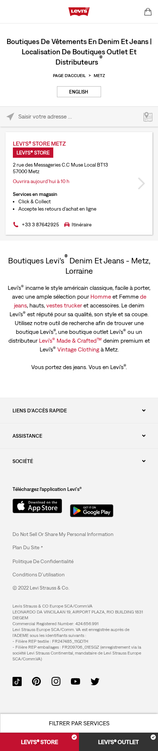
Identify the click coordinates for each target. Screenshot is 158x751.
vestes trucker (64, 305)
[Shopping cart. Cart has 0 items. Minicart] (148, 11)
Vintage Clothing (78, 349)
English (78, 92)
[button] (42, 561)
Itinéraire (81, 224)
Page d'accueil (69, 75)
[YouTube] (75, 680)
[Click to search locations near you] (10, 117)
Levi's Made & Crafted (70, 340)
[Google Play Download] (91, 508)
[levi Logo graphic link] (79, 11)
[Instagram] (56, 680)
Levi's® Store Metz (39, 143)
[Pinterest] (36, 680)
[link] (27, 547)
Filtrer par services (79, 723)
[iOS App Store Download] (34, 506)
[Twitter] (95, 680)
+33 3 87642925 (40, 224)
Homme (100, 296)
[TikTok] (17, 680)
